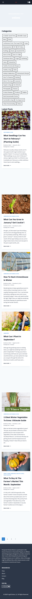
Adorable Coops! (22, 35)
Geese (5, 62)
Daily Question (7, 47)
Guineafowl (12, 62)
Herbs (15, 70)
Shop (3, 571)
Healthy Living (7, 70)
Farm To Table (17, 54)
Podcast (15, 88)
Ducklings (6, 51)
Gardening (24, 58)
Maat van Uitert (8, 145)
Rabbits (25, 92)
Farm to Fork (6, 54)
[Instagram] (6, 586)
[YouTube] (9, 586)
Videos (19, 104)
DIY (14, 47)
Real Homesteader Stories (10, 96)
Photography (7, 88)
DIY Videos (21, 47)
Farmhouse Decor (8, 58)
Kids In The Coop (8, 81)
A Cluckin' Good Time (9, 35)
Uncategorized (20, 100)
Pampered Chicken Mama (14, 13)
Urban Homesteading (9, 104)
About (3, 573)
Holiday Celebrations (9, 73)
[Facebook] (3, 586)
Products (17, 92)
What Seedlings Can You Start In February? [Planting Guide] (15, 138)
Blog (3, 578)
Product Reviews (8, 92)
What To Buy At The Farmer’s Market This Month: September (13, 481)
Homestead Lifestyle (23, 73)
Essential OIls (20, 51)
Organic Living (7, 85)
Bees (4, 39)
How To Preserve (8, 77)
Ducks (12, 51)
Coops (26, 43)
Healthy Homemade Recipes (11, 66)
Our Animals (16, 85)
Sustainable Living (8, 100)
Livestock (17, 81)
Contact (4, 576)
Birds (9, 39)
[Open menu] (3, 2)
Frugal (17, 58)
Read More (7, 165)
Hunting (17, 77)
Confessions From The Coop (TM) (12, 43)
